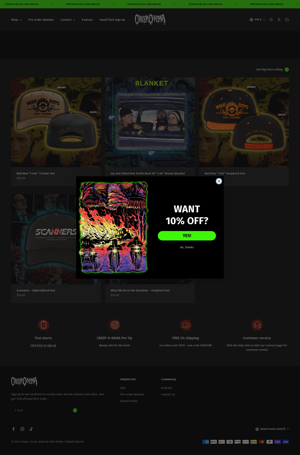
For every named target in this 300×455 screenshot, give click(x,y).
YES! (187, 235)
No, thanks (187, 247)
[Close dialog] (219, 181)
